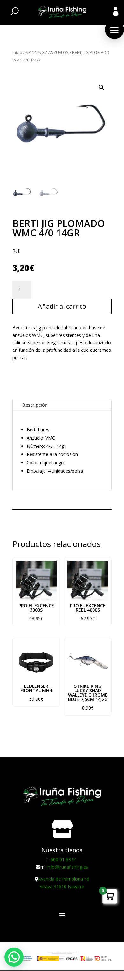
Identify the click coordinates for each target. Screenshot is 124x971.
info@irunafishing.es (67, 867)
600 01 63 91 (64, 860)
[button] (114, 29)
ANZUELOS (58, 52)
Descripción (35, 405)
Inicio (17, 52)
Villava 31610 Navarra (62, 887)
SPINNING (35, 52)
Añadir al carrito (62, 306)
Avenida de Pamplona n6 (63, 879)
